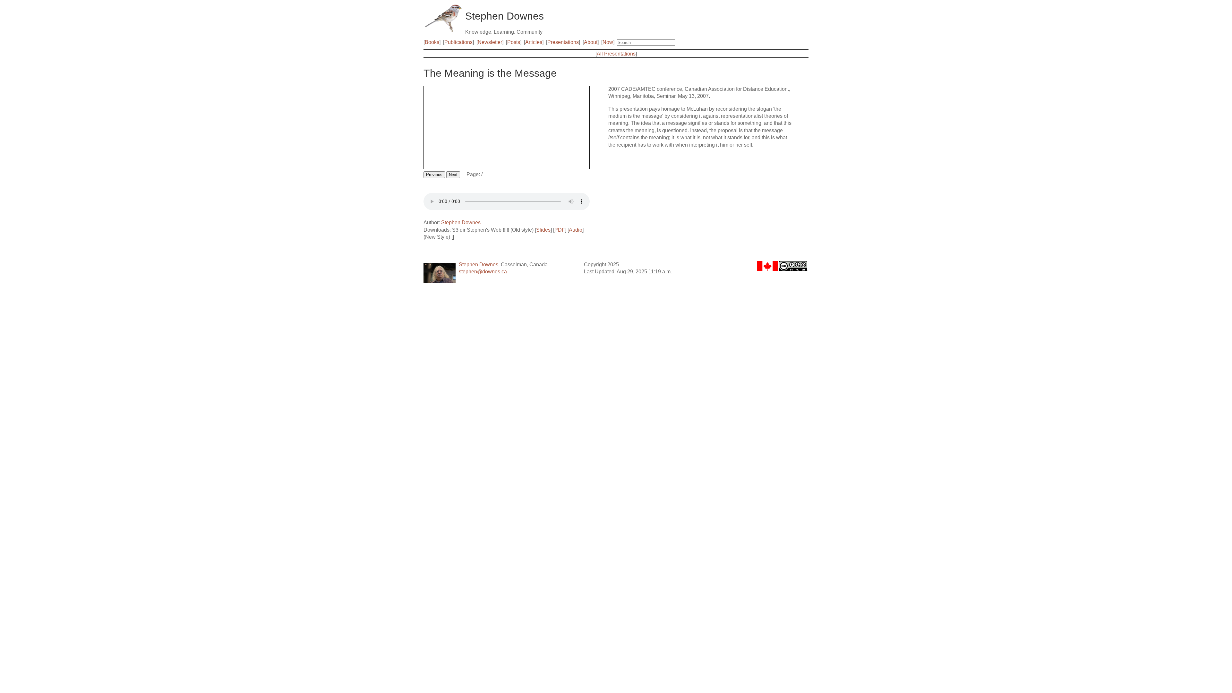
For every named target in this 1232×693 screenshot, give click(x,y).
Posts (513, 42)
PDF (559, 230)
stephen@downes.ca (483, 271)
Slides (543, 230)
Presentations (563, 42)
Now (608, 42)
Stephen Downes (461, 222)
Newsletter (490, 42)
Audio (575, 230)
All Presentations (616, 53)
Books (432, 42)
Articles (533, 42)
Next (453, 174)
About (590, 42)
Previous (434, 174)
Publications (458, 42)
